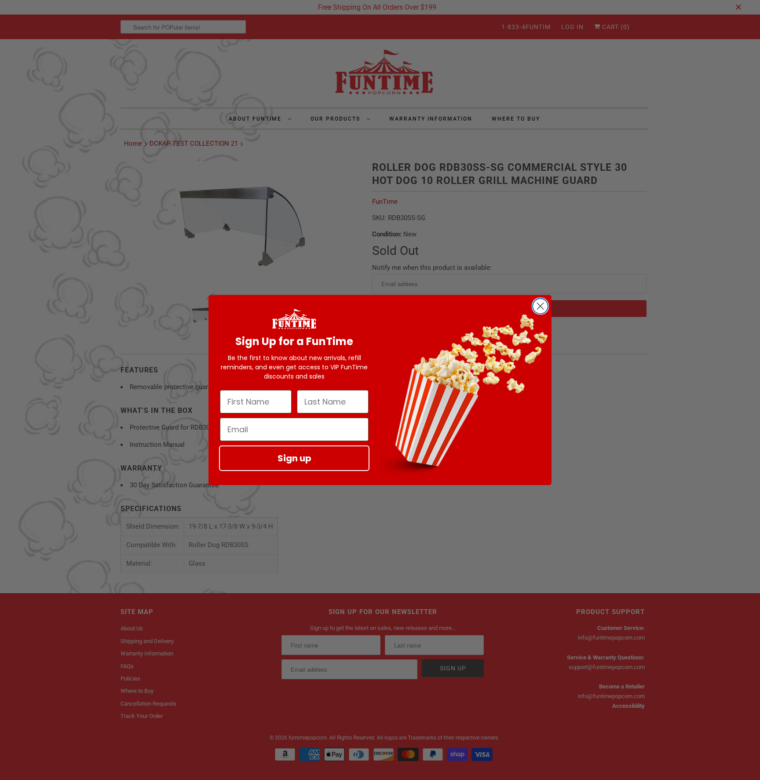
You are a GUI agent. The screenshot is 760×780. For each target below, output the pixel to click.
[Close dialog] (540, 306)
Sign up (294, 458)
